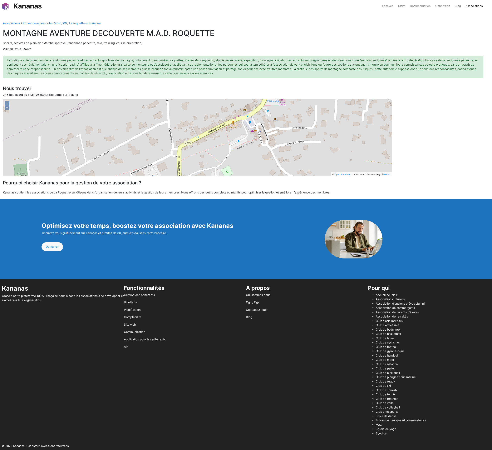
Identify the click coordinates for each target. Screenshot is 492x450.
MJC (379, 425)
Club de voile (385, 403)
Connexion (442, 6)
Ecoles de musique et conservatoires (401, 420)
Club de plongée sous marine (396, 377)
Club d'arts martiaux (389, 321)
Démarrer (52, 246)
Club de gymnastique (390, 351)
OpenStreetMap (343, 174)
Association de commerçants (395, 308)
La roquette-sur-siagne (85, 23)
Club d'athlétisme (387, 325)
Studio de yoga (386, 429)
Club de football (386, 347)
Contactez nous (256, 310)
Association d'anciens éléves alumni (400, 303)
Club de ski (383, 386)
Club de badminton (388, 329)
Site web (130, 324)
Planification (132, 310)
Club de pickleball (388, 373)
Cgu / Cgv (252, 302)
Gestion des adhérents (139, 295)
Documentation (420, 6)
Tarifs (401, 6)
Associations (474, 6)
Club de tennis (386, 394)
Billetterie (130, 302)
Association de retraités (392, 316)
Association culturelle (390, 299)
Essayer (387, 6)
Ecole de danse (386, 416)
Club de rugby (385, 381)
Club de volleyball (388, 407)
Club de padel (385, 368)
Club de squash (386, 390)
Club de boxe (385, 338)
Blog (458, 6)
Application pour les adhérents (145, 339)
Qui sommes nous (258, 295)
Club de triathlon (387, 399)
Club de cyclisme (387, 342)
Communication (134, 332)
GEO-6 (386, 174)
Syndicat (381, 433)
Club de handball (387, 355)
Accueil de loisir (386, 295)
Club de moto (385, 360)
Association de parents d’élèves (397, 312)
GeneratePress (58, 446)
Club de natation (387, 364)
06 (65, 23)
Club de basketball (388, 334)
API (126, 346)
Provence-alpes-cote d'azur (42, 23)
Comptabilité (132, 317)
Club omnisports (387, 411)
